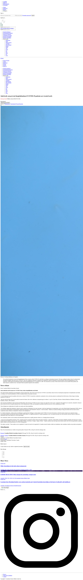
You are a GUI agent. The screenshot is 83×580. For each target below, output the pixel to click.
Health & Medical (6, 31)
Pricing (4, 9)
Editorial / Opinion (4, 435)
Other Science (8, 42)
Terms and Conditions (7, 575)
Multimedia (7, 103)
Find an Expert (4, 28)
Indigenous (8, 40)
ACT (7, 55)
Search (2, 27)
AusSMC (5, 1)
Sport (7, 41)
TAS (7, 53)
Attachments (13, 103)
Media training (6, 3)
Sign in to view (26, 446)
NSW (7, 47)
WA (6, 52)
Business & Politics (7, 37)
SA (6, 50)
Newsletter (5, 5)
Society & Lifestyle (7, 34)
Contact (4, 576)
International (8, 81)
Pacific (7, 46)
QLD (7, 49)
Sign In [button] (5, 11)
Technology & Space (7, 35)
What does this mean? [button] (5, 102)
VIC (7, 48)
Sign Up (8, 28)
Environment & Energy (8, 33)
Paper (6, 439)
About (4, 7)
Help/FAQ (5, 8)
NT (6, 54)
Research (2, 433)
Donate (12, 28)
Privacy (4, 574)
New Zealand (8, 44)
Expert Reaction (19, 103)
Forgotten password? (26, 15)
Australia (7, 43)
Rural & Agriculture (7, 36)
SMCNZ (5, 2)
